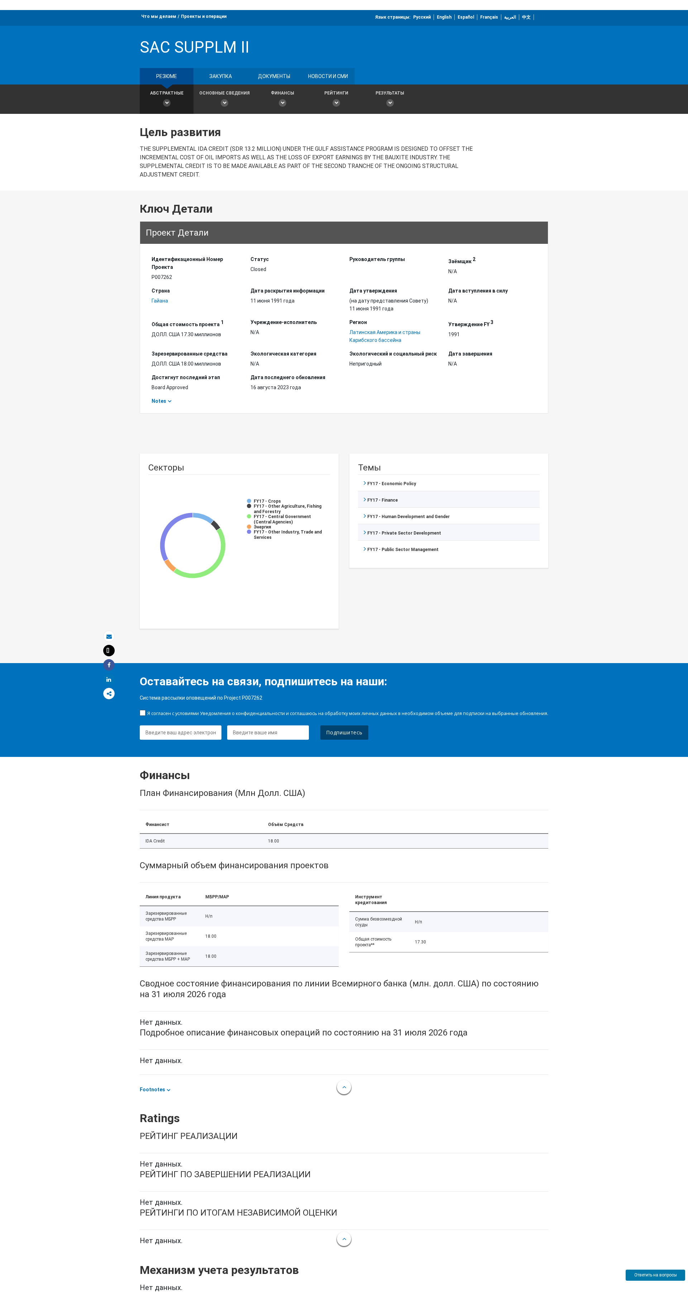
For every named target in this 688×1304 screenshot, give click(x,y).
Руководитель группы (377, 259)
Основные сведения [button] (224, 93)
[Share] (108, 665)
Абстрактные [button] (166, 93)
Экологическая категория (283, 354)
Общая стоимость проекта (188, 323)
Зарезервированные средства (190, 354)
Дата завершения (470, 354)
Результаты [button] (390, 93)
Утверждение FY (470, 323)
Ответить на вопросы (655, 1275)
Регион (358, 322)
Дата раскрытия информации (287, 291)
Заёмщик (462, 260)
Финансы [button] (282, 93)
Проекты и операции (203, 16)
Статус (259, 259)
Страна (161, 291)
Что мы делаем (158, 16)
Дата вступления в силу (478, 291)
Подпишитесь (344, 732)
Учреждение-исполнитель (283, 322)
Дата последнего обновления (287, 377)
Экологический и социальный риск (393, 354)
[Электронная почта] (108, 636)
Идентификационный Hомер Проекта (187, 263)
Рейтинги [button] (336, 93)
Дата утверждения (373, 291)
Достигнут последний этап (186, 377)
